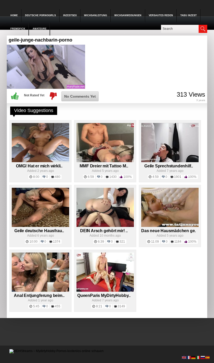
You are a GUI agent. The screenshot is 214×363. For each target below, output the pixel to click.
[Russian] (203, 357)
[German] (193, 357)
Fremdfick (17, 28)
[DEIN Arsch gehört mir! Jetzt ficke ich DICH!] (105, 226)
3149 (121, 306)
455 (57, 306)
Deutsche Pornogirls (40, 15)
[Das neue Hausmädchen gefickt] (170, 226)
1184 (177, 241)
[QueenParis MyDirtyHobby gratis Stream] (105, 290)
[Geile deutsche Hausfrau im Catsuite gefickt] (40, 226)
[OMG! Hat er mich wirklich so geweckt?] (40, 161)
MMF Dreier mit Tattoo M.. (104, 166)
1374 (56, 241)
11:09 (155, 241)
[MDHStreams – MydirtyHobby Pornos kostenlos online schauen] (56, 351)
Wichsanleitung (95, 15)
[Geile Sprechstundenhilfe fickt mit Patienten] (170, 161)
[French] (189, 357)
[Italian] (198, 357)
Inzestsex (70, 15)
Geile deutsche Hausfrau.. (39, 231)
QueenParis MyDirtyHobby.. (103, 295)
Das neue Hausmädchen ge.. (169, 231)
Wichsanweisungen (127, 15)
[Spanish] (207, 357)
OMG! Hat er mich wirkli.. (39, 166)
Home (14, 15)
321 (122, 241)
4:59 (155, 177)
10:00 (33, 241)
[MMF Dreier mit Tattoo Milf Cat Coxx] (105, 161)
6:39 (101, 241)
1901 (177, 177)
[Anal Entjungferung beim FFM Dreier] (40, 290)
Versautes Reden (161, 15)
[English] (184, 357)
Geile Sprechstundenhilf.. (168, 166)
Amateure (39, 28)
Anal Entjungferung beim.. (39, 295)
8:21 (99, 306)
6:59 (91, 177)
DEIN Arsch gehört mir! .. (104, 231)
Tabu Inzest (188, 15)
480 (57, 177)
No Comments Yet (80, 96)
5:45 (36, 306)
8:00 (36, 177)
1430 (113, 177)
